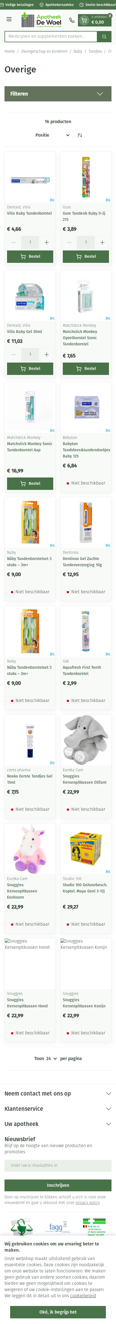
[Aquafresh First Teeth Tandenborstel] (86, 631)
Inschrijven (58, 1185)
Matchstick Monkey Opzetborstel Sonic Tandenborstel (80, 337)
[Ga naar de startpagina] (41, 20)
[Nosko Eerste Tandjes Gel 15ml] (30, 740)
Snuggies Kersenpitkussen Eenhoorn (22, 891)
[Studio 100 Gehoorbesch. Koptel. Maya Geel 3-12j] (86, 848)
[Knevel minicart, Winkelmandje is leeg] (84, 20)
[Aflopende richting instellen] (79, 135)
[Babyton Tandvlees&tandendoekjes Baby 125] (86, 407)
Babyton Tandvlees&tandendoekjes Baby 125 (86, 450)
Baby (78, 52)
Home (10, 52)
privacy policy (87, 1203)
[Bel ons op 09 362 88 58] (72, 20)
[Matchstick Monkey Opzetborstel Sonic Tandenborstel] (86, 295)
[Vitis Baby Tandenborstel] (30, 177)
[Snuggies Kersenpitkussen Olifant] (86, 740)
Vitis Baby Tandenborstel (29, 213)
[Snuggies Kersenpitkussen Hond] (30, 963)
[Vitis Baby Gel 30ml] (30, 295)
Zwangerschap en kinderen (44, 52)
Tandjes (95, 52)
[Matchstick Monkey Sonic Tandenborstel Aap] (30, 407)
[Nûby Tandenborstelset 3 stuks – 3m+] (30, 522)
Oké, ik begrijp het (58, 1312)
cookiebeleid (83, 1296)
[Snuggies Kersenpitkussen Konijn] (86, 963)
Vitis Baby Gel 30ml (24, 331)
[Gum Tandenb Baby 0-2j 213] (86, 177)
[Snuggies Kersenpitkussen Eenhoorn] (30, 848)
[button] (58, 93)
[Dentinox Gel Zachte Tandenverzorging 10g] (86, 522)
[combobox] (51, 36)
